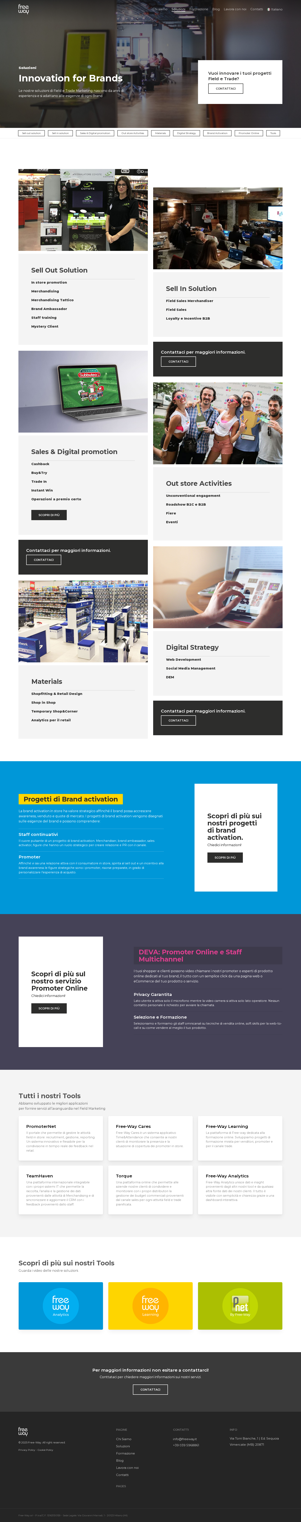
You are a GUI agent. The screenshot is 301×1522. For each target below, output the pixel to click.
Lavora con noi (127, 1468)
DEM (170, 677)
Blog (119, 1460)
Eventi (172, 522)
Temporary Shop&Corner (54, 711)
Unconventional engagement (193, 496)
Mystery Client (44, 326)
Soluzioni (123, 1446)
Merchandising (45, 291)
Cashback (40, 464)
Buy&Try (39, 473)
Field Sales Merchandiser (189, 301)
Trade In (39, 482)
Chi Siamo (123, 1439)
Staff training (44, 318)
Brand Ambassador (49, 309)
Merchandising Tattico (52, 300)
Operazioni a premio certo (56, 499)
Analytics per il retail (51, 720)
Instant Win (42, 490)
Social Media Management (190, 668)
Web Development (183, 660)
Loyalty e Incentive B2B (188, 318)
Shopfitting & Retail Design (56, 694)
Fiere (171, 513)
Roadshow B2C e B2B (186, 504)
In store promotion (49, 282)
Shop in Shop (43, 703)
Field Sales (176, 310)
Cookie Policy (45, 1449)
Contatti (122, 1475)
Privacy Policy (26, 1449)
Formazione (125, 1453)
